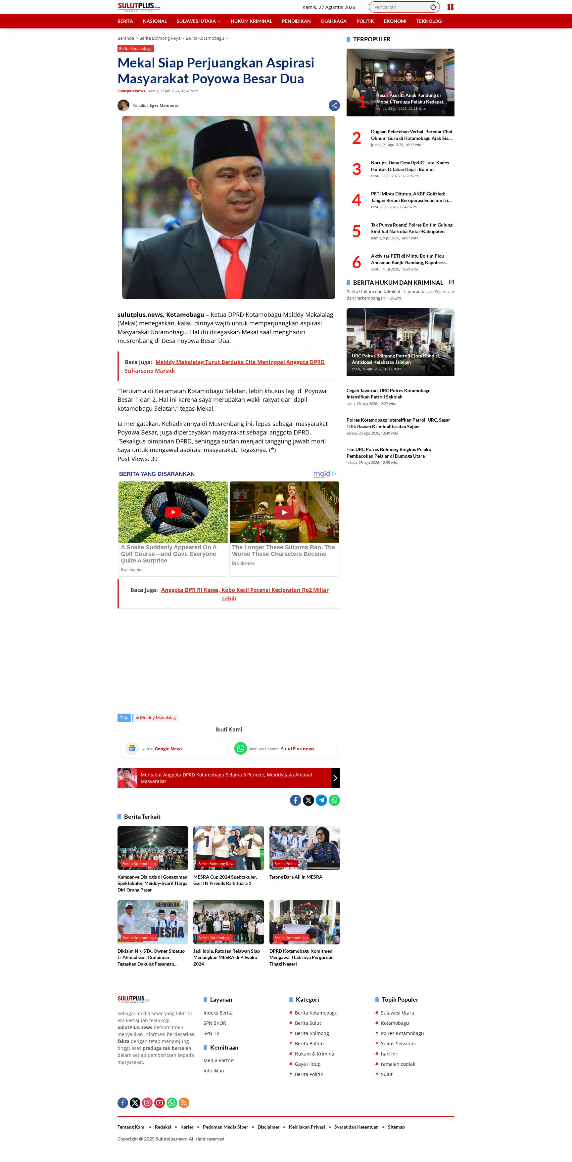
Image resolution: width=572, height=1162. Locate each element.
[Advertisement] (229, 660)
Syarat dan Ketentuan (356, 1127)
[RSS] (184, 1103)
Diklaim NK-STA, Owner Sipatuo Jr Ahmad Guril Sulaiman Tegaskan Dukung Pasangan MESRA (151, 957)
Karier (187, 1127)
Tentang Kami (132, 1127)
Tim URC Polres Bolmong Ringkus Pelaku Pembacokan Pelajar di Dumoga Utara (389, 453)
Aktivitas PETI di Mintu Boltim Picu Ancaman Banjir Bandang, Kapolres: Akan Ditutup (408, 259)
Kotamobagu (395, 1023)
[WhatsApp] (334, 800)
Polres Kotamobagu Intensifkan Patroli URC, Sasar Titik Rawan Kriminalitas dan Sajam (398, 423)
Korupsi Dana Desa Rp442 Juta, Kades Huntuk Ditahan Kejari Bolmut (410, 166)
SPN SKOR (215, 1023)
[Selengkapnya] (451, 282)
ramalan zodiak (398, 1064)
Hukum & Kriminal (315, 1054)
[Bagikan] (334, 105)
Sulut (387, 1074)
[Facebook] (295, 800)
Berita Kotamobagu (136, 48)
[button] (433, 7)
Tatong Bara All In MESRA (295, 877)
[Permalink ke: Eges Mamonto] (125, 105)
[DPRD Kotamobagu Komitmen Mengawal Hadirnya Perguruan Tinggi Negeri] (304, 922)
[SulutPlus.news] (139, 6)
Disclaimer (269, 1127)
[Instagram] (147, 1103)
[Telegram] (321, 800)
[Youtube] (159, 1103)
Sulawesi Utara (397, 1013)
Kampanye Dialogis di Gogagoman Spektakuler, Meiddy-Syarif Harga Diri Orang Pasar (152, 883)
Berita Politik (285, 863)
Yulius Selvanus (398, 1043)
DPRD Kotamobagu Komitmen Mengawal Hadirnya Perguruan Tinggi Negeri (301, 957)
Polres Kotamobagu (402, 1033)
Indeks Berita (218, 1013)
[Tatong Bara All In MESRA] (304, 848)
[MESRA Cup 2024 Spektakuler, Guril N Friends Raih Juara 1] (228, 848)
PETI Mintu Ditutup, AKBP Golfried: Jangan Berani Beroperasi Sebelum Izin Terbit (411, 197)
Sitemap (396, 1127)
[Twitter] (308, 800)
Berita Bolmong (312, 1033)
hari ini (389, 1054)
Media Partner (219, 1060)
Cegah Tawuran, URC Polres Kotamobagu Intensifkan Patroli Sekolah (389, 394)
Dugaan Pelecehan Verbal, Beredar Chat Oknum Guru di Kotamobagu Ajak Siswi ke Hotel (412, 135)
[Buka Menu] (450, 7)
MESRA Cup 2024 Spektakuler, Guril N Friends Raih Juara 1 (225, 880)
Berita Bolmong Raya (216, 863)
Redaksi (163, 1127)
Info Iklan (214, 1070)
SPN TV (211, 1033)
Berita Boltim (309, 1043)
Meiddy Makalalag (158, 718)
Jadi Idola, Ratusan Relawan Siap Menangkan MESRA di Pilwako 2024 (226, 957)
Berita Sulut (308, 1023)
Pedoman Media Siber (225, 1127)
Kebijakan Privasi (307, 1127)
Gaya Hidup (308, 1064)
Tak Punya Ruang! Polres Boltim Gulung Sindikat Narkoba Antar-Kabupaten (412, 228)
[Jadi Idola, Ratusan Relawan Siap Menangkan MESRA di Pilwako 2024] (228, 922)
